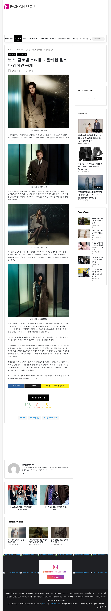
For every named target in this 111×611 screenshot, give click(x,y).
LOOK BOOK (34, 38)
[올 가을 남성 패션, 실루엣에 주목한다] (60, 532)
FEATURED (9, 38)
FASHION (18, 38)
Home (11, 50)
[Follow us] (55, 568)
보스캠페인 (35, 418)
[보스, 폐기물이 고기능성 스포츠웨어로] (17, 532)
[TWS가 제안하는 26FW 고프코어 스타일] (84, 260)
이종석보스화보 (51, 418)
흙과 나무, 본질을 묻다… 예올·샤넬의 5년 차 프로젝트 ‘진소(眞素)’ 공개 (89, 138)
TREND (25, 38)
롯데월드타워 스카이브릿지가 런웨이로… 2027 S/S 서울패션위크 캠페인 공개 (90, 195)
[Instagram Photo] (11, 563)
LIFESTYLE (44, 38)
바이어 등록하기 (38, 397)
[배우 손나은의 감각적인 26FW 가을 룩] (84, 221)
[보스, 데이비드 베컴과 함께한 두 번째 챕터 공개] (38, 532)
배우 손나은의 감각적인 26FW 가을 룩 (97, 220)
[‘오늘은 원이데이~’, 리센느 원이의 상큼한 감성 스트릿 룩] (84, 246)
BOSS (23, 418)
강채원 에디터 (16, 71)
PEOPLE (53, 38)
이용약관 (45, 604)
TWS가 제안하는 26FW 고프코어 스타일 (97, 259)
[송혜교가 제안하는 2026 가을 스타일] (84, 233)
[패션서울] (20, 6)
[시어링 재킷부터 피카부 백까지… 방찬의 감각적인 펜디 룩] (84, 272)
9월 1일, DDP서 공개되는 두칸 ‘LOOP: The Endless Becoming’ (90, 166)
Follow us (55, 577)
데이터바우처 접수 (63, 38)
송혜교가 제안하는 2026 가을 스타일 (97, 233)
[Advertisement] (75, 17)
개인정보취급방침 (54, 604)
